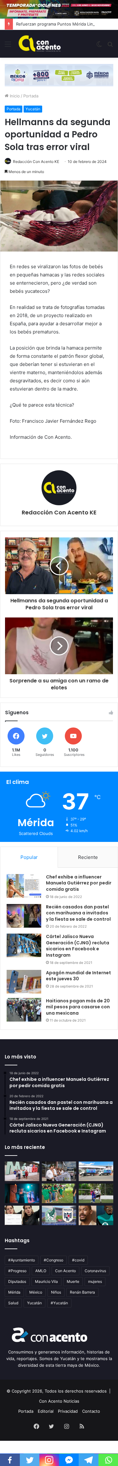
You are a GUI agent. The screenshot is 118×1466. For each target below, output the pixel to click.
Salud (13, 1303)
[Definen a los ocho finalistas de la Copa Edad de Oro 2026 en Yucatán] (96, 1193)
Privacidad (68, 1411)
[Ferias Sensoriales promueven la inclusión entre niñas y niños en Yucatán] (59, 1193)
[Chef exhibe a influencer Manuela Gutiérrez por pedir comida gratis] (24, 886)
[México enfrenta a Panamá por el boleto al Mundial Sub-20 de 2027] (59, 1215)
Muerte (73, 1281)
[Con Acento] (40, 43)
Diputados (17, 1281)
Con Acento (65, 1270)
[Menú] (8, 46)
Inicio (14, 95)
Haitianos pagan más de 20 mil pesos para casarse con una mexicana (78, 1007)
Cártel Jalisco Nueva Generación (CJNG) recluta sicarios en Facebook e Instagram (77, 945)
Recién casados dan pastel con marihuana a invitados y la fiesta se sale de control (78, 913)
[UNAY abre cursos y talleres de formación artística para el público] (22, 1193)
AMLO (40, 1270)
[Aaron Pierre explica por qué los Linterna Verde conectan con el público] (96, 1215)
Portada (30, 95)
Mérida (14, 1292)
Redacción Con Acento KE (36, 161)
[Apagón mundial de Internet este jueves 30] (24, 982)
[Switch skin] (99, 46)
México (35, 1292)
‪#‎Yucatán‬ (59, 1303)
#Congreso (53, 1260)
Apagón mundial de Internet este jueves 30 (78, 976)
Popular (29, 857)
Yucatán (32, 109)
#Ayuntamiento (21, 1260)
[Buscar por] (110, 46)
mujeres (95, 1281)
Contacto (91, 1411)
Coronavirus (95, 1270)
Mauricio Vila (46, 1281)
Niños (56, 1292)
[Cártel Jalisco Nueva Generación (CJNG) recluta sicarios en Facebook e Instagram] (24, 945)
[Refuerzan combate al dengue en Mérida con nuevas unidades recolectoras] (59, 1171)
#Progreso (17, 1270)
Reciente (88, 857)
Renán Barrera (82, 1292)
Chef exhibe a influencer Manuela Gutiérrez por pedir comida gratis (78, 883)
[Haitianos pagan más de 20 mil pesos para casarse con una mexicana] (24, 1010)
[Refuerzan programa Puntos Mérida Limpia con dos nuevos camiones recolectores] (96, 1171)
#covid (78, 1260)
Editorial (45, 1411)
